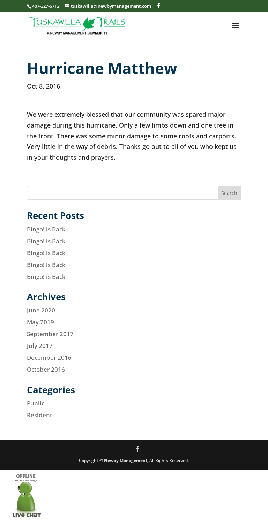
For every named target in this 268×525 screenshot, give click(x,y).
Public (35, 403)
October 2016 (46, 369)
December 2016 (49, 357)
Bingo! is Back (46, 229)
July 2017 (40, 346)
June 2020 (41, 310)
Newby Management (125, 460)
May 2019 (40, 322)
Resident (39, 415)
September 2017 (50, 334)
